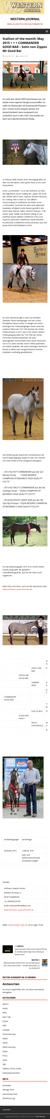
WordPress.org (9, 1098)
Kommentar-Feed (10, 1094)
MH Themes (40, 1116)
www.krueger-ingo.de (17, 925)
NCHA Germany (9, 1034)
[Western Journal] (22, 12)
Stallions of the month (12, 1068)
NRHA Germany (9, 1047)
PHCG (5, 1055)
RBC (4, 1064)
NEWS (5, 1038)
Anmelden (7, 1085)
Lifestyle (6, 1030)
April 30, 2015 (10, 56)
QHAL (5, 1060)
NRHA (5, 1043)
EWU (5, 1025)
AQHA (5, 1008)
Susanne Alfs (23, 56)
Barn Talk (7, 1017)
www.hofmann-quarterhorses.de (17, 589)
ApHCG (5, 1004)
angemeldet (16, 989)
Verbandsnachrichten (11, 1073)
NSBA (5, 1051)
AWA (5, 1012)
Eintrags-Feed (8, 1089)
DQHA (5, 1021)
